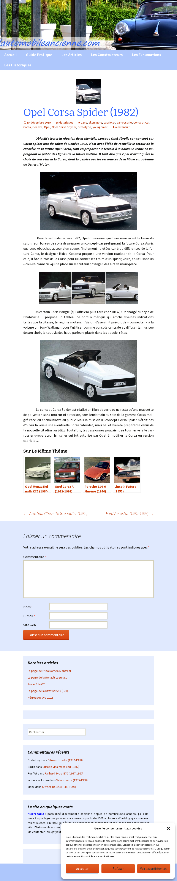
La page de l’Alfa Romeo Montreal (49, 671)
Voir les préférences (153, 869)
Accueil (10, 54)
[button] (168, 828)
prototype (84, 127)
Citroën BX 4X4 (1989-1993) (59, 787)
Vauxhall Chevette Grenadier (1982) (55, 513)
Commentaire (34, 557)
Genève (37, 127)
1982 (84, 122)
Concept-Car (141, 122)
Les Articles (72, 54)
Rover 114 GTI (36, 684)
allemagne (95, 122)
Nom (28, 607)
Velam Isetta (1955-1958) (72, 780)
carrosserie (124, 122)
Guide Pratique (39, 54)
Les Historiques (17, 65)
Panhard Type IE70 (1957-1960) (64, 773)
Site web (29, 625)
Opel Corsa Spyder (64, 127)
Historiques (65, 122)
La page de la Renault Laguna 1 (47, 677)
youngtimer (100, 127)
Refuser (118, 869)
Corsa (27, 127)
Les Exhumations (146, 54)
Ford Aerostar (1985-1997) (130, 513)
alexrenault (122, 127)
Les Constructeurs (107, 54)
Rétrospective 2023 (40, 697)
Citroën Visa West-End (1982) (61, 767)
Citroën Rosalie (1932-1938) (65, 760)
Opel (47, 127)
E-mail (29, 616)
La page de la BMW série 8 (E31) (48, 691)
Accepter (82, 869)
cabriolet (109, 122)
